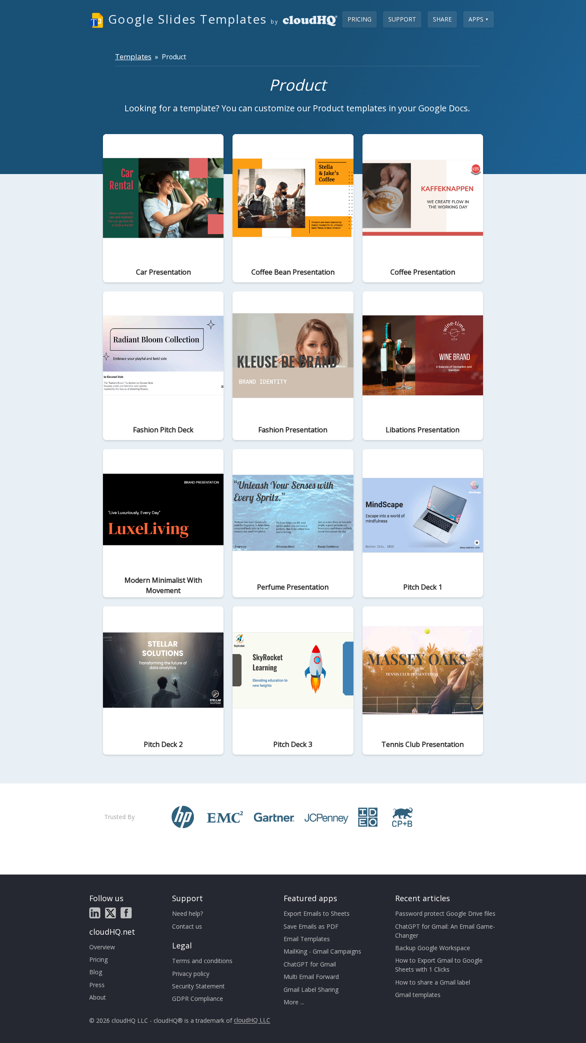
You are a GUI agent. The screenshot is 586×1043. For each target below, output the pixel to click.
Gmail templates (418, 995)
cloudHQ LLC (252, 1020)
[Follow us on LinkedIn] (94, 912)
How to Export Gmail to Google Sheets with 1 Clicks (439, 964)
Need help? (187, 913)
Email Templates (307, 939)
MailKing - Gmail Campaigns (322, 951)
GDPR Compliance (197, 998)
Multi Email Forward (311, 977)
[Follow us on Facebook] (126, 912)
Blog (95, 972)
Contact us (187, 926)
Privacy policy (190, 974)
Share (442, 19)
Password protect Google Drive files (445, 913)
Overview (102, 947)
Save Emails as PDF (311, 926)
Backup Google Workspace (432, 948)
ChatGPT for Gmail (310, 964)
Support (402, 19)
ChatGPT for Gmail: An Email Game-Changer (445, 930)
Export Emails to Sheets (317, 913)
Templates (133, 56)
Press (97, 985)
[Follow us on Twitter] (110, 913)
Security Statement (198, 986)
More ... (294, 1002)
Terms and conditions (202, 961)
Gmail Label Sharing (311, 989)
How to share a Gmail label (432, 982)
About (97, 997)
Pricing (359, 19)
